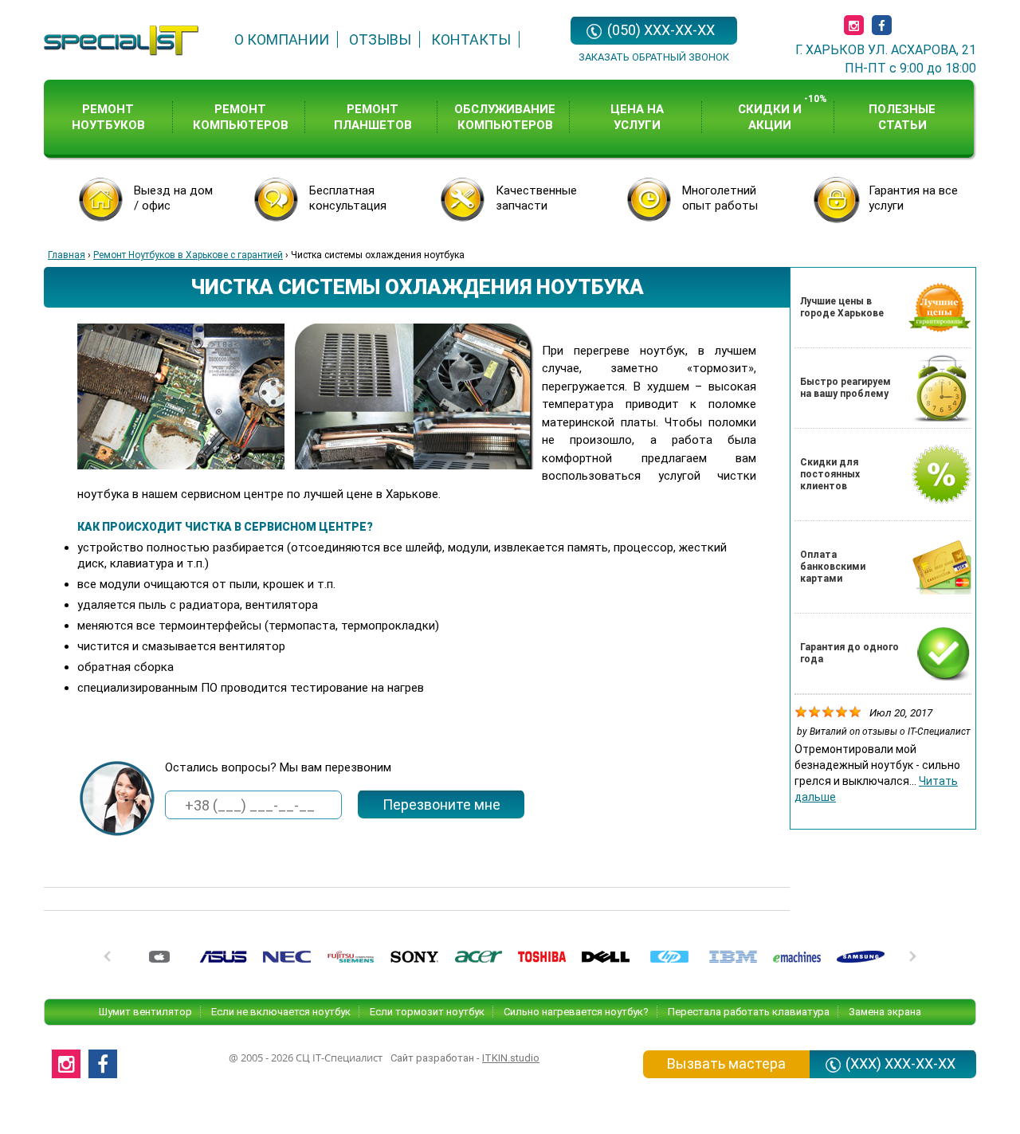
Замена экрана (885, 1012)
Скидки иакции (770, 117)
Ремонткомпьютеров (240, 117)
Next (911, 961)
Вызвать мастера (726, 1063)
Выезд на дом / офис (173, 198)
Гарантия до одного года (849, 653)
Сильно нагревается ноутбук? (576, 1012)
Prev (108, 961)
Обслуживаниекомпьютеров (504, 117)
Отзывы (380, 39)
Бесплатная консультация (347, 198)
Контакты (471, 39)
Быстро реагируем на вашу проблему (845, 387)
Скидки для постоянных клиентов (830, 474)
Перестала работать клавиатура (749, 1012)
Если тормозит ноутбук (427, 1012)
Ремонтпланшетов (373, 117)
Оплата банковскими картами (832, 566)
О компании (281, 39)
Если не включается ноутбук (281, 1012)
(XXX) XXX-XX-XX (900, 1063)
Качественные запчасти (536, 198)
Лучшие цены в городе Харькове (842, 307)
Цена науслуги (637, 117)
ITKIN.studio (510, 1058)
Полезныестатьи (902, 117)
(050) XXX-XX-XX (661, 30)
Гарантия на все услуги (913, 198)
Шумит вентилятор (145, 1012)
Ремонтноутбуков (108, 117)
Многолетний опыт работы (720, 198)
